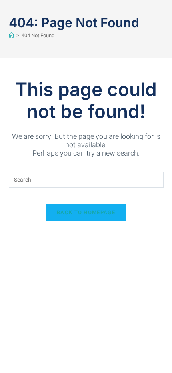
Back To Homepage (86, 212)
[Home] (11, 35)
